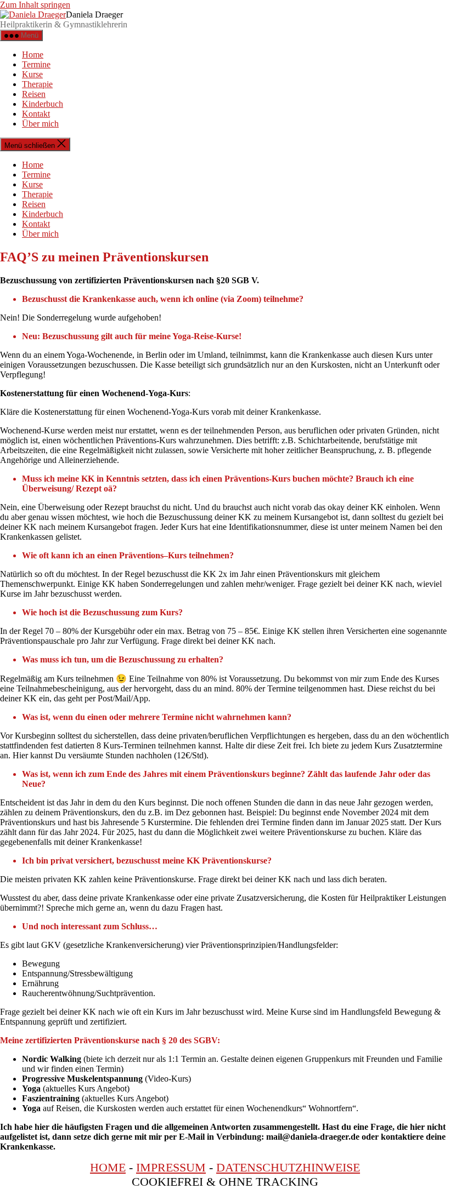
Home (32, 54)
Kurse (32, 74)
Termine (36, 64)
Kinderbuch (42, 103)
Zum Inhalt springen (35, 4)
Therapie (37, 84)
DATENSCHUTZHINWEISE (288, 1167)
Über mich (40, 123)
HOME (108, 1167)
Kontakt (36, 113)
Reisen (34, 94)
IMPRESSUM (171, 1167)
